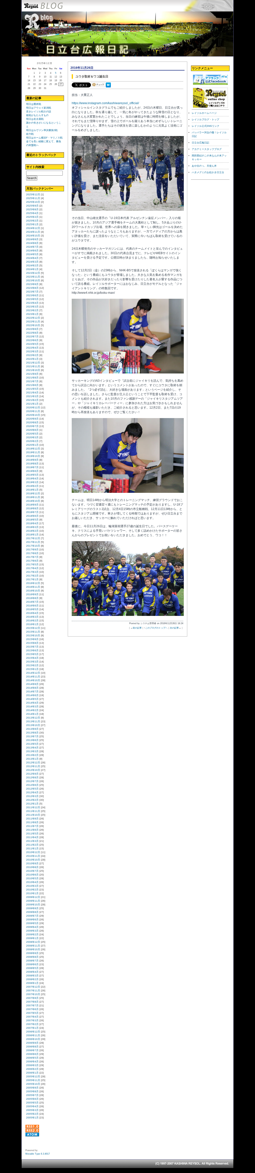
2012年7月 (32, 781)
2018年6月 (32, 515)
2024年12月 (33, 228)
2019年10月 (33, 456)
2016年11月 (33, 587)
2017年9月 (32, 549)
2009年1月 (32, 938)
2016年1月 (32, 624)
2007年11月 (33, 990)
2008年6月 (32, 964)
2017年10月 (33, 545)
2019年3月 (32, 482)
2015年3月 (32, 661)
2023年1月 (32, 314)
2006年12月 (33, 1031)
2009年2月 (32, 934)
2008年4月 (32, 971)
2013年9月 (32, 729)
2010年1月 (32, 893)
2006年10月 (33, 1039)
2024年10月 (33, 235)
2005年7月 (32, 1095)
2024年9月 (32, 239)
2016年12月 (33, 583)
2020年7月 (32, 426)
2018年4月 (32, 523)
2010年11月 (33, 856)
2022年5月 (32, 344)
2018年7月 (32, 512)
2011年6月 (32, 829)
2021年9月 (32, 373)
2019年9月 (32, 459)
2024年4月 (32, 258)
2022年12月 (33, 317)
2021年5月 (32, 388)
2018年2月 (32, 530)
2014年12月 (33, 672)
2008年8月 (32, 956)
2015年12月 (33, 628)
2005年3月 (32, 1110)
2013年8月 (32, 732)
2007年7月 (32, 1005)
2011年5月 (32, 833)
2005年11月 (33, 1080)
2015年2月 (32, 665)
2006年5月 (32, 1057)
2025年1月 (32, 224)
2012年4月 (32, 792)
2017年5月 (32, 564)
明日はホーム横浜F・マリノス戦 (44, 137)
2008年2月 (32, 979)
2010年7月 (32, 871)
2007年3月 (32, 1020)
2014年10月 (33, 680)
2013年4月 (32, 747)
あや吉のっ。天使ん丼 (204, 165)
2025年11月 (33, 198)
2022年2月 (32, 355)
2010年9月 (32, 863)
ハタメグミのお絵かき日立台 (208, 172)
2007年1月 (32, 1027)
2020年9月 (32, 418)
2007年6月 (32, 1009)
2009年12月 (33, 897)
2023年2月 (32, 310)
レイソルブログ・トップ (205, 119)
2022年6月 (32, 340)
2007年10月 (33, 994)
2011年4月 (32, 837)
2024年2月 (32, 265)
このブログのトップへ (156, 628)
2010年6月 (32, 874)
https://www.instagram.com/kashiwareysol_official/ (105, 103)
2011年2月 (32, 844)
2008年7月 (32, 960)
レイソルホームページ (204, 113)
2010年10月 (33, 859)
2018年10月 (33, 501)
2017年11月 (33, 542)
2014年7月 (32, 691)
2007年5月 (32, 1013)
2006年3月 (32, 1065)
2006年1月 (32, 1072)
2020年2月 (32, 441)
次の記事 (174, 628)
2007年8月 (32, 1001)
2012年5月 (32, 788)
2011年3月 (32, 841)
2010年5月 (32, 878)
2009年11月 (33, 900)
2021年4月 (32, 392)
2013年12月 (33, 717)
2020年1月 (32, 444)
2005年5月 (32, 1102)
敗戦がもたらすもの (37, 115)
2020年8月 (32, 422)
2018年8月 (32, 508)
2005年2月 (32, 1113)
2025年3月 (32, 217)
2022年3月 (32, 351)
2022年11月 (33, 321)
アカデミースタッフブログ (207, 149)
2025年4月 (32, 213)
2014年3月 (32, 706)
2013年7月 (32, 736)
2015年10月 (33, 635)
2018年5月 (32, 519)
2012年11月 (33, 766)
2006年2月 (32, 1069)
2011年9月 (32, 818)
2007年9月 (32, 998)
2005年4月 (32, 1106)
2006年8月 (32, 1046)
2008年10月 (33, 949)
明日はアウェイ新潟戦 (38, 107)
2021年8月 (32, 377)
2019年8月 (32, 463)
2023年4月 (32, 302)
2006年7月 (32, 1050)
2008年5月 (32, 968)
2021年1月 (32, 403)
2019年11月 (33, 452)
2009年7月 (32, 915)
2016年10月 (33, 590)
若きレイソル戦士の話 (38, 111)
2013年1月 (32, 758)
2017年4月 (32, 568)
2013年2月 (32, 755)
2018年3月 (32, 527)
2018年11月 (33, 497)
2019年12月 (33, 448)
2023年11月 (33, 276)
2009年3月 (32, 930)
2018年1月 (32, 534)
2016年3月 (32, 616)
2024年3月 (32, 261)
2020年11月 (33, 411)
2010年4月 (32, 882)
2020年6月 (32, 430)
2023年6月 (32, 295)
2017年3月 (32, 572)
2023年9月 (32, 284)
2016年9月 (32, 594)
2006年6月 (32, 1054)
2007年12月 (33, 986)
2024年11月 (33, 231)
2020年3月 (32, 437)
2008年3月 (32, 975)
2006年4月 (32, 1061)
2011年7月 (32, 826)
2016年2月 (32, 620)
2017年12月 (33, 538)
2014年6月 (32, 695)
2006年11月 (33, 1035)
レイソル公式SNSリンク (205, 126)
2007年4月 (32, 1016)
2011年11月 (33, 811)
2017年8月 (32, 553)
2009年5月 (32, 923)
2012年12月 (33, 762)
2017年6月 (32, 560)
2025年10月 (33, 202)
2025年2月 (32, 220)
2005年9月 (32, 1087)
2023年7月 (32, 291)
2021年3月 (32, 396)
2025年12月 (33, 194)
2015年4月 (32, 658)
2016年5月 (32, 609)
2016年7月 (32, 601)
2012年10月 (33, 770)
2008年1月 (32, 983)
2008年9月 (32, 953)
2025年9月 (32, 205)
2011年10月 (33, 814)
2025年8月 (32, 209)
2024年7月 (32, 246)
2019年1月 (32, 489)
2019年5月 (32, 474)
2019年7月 (32, 467)
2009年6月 (32, 919)
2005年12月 (33, 1076)
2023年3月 (32, 306)
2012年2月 (32, 800)
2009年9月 (32, 908)
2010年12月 (33, 852)
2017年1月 (32, 579)
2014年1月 (32, 714)
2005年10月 (33, 1084)
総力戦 (30, 134)
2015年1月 (32, 669)
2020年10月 (33, 415)
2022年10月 (33, 325)
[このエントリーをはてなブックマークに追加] (109, 87)
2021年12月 (33, 362)
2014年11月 (33, 676)
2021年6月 (32, 385)
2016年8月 (32, 598)
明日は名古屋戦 (35, 119)
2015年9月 (32, 639)
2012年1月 (32, 803)
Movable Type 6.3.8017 (37, 1154)
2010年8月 (32, 867)
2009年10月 (33, 904)
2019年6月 (32, 471)
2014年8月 (32, 687)
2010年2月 (32, 889)
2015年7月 (32, 646)
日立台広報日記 (200, 142)
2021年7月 (32, 381)
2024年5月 (32, 254)
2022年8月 (32, 332)
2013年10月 (33, 725)
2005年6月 (32, 1099)
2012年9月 (32, 773)
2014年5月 (32, 699)
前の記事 (137, 628)
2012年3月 (32, 796)
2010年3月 (32, 885)
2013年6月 (32, 740)
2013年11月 (33, 721)
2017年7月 (32, 557)
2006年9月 (32, 1042)
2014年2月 (32, 710)
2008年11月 (33, 945)
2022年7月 (32, 336)
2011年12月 (33, 807)
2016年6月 (32, 605)
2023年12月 (33, 273)
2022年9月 (32, 329)
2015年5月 (32, 654)
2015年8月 (32, 643)
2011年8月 (32, 822)
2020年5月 (32, 433)
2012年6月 (32, 785)
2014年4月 (32, 702)
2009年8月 (32, 912)
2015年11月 (33, 631)
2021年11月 (33, 366)
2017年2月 (32, 575)
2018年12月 (33, 493)
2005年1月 (32, 1117)
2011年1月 (32, 848)
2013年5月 (32, 743)
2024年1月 (32, 269)
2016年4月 (32, 613)
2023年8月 (32, 288)
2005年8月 (32, 1091)
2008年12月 (33, 942)
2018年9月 (32, 504)
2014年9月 (32, 684)
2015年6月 (32, 650)
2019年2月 (32, 486)
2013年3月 (32, 751)
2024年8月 (32, 243)
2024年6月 (32, 250)
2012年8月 (32, 777)
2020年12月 (33, 407)
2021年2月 (32, 400)
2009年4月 (32, 927)
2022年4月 (32, 347)
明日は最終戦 (33, 104)
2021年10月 (33, 370)
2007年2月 (32, 1024)
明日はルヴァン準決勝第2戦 (42, 130)
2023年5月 (32, 299)
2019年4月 (32, 478)
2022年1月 (32, 359)
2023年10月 (33, 280)
